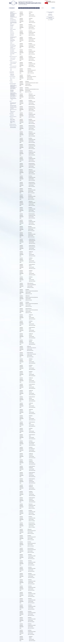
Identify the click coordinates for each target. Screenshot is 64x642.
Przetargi (11, 30)
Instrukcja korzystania (50, 15)
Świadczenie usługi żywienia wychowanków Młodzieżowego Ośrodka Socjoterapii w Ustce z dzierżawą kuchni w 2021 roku (13, 87)
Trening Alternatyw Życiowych (12, 47)
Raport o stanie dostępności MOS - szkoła (13, 122)
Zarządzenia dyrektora (13, 67)
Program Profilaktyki (13, 63)
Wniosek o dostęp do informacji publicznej (13, 127)
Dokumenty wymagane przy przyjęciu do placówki (13, 38)
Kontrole (11, 80)
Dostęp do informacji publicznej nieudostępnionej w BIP (50, 18)
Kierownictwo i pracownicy (12, 25)
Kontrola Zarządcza (12, 76)
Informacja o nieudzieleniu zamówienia (12, 91)
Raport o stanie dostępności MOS (12, 119)
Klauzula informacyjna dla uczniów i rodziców (13, 106)
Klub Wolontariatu (12, 48)
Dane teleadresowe (13, 19)
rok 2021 (12, 99)
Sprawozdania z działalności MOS (12, 40)
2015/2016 (11, 41)
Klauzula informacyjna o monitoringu (13, 108)
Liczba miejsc (12, 35)
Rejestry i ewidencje (13, 29)
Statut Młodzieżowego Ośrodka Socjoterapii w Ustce (13, 23)
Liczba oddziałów (12, 59)
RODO (11, 101)
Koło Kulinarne (12, 51)
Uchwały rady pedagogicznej (12, 74)
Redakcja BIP (11, 113)
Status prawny (12, 33)
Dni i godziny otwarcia (13, 20)
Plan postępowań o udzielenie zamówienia (13, 98)
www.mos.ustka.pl (22, 4)
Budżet (11, 79)
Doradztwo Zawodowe (13, 52)
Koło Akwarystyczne (13, 45)
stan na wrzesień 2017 (13, 66)
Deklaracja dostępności (13, 116)
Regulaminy (11, 18)
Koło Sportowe (12, 44)
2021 (11, 70)
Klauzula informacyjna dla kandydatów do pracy (13, 103)
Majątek (11, 64)
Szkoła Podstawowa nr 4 (13, 56)
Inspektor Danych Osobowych (12, 112)
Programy (11, 60)
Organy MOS (12, 34)
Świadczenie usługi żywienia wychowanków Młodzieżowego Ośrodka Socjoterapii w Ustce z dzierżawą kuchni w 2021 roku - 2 (13, 94)
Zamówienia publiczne (13, 83)
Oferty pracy (12, 31)
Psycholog (11, 26)
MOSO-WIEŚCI (12, 53)
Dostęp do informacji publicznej (50, 12)
